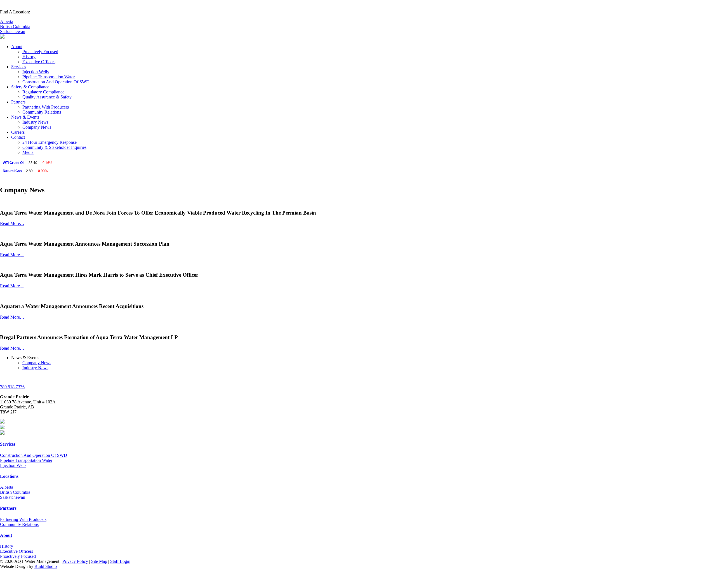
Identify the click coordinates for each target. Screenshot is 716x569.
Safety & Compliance (30, 86)
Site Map (99, 561)
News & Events (25, 117)
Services (18, 66)
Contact (18, 137)
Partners (18, 102)
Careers (18, 132)
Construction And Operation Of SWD (56, 81)
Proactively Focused (40, 51)
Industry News (35, 122)
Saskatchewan (12, 31)
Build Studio (45, 566)
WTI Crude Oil (13, 163)
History (29, 56)
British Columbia (15, 26)
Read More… (12, 223)
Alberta (6, 21)
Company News (36, 127)
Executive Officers (38, 61)
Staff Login (120, 561)
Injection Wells (35, 71)
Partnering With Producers (45, 107)
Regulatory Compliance (43, 92)
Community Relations (41, 112)
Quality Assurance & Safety (47, 97)
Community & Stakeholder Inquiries (54, 147)
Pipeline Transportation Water (48, 76)
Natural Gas (12, 171)
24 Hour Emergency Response (49, 142)
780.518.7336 (12, 386)
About (16, 46)
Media (28, 152)
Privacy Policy (75, 561)
